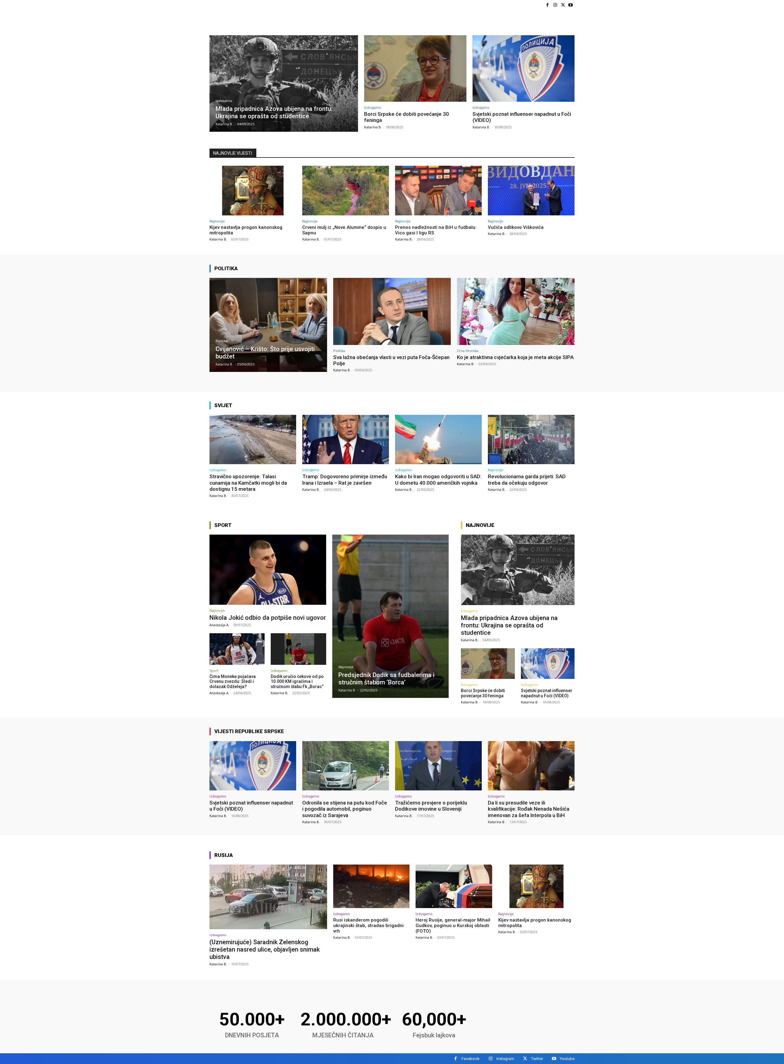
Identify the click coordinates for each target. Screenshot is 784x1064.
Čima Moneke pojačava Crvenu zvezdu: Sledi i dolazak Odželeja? (232, 681)
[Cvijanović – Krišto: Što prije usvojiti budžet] (268, 325)
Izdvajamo (224, 101)
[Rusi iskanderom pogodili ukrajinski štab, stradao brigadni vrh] (371, 886)
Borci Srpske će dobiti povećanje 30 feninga (483, 693)
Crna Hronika (467, 350)
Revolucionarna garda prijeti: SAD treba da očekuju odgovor (527, 479)
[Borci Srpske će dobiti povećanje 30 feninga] (415, 68)
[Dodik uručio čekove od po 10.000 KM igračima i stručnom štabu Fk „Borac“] (298, 649)
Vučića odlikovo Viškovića (516, 227)
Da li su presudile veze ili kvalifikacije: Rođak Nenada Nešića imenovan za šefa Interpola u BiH (528, 809)
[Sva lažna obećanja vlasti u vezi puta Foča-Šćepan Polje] (392, 311)
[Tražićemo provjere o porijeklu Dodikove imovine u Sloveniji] (438, 765)
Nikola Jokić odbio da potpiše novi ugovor (267, 617)
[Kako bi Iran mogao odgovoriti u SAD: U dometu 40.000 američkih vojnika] (438, 439)
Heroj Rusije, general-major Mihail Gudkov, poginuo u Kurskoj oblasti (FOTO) (453, 925)
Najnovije (217, 221)
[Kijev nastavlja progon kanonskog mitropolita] (252, 190)
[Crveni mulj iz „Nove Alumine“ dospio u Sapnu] (345, 190)
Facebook (471, 1058)
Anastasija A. (219, 625)
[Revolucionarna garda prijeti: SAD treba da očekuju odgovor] (531, 439)
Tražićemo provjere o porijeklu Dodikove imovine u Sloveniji (431, 806)
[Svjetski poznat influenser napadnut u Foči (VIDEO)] (524, 68)
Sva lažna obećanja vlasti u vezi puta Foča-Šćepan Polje (391, 360)
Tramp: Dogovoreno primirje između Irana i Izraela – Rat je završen (344, 479)
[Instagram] (555, 5)
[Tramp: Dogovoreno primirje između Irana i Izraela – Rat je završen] (345, 439)
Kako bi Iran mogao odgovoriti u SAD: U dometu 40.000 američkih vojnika (438, 479)
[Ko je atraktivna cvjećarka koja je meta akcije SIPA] (516, 311)
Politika (222, 341)
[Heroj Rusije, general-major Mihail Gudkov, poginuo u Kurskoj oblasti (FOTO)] (454, 886)
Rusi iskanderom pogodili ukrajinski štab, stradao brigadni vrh (368, 925)
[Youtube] (571, 5)
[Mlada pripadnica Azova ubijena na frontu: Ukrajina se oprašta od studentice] (283, 83)
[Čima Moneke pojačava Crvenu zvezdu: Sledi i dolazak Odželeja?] (237, 649)
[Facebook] (547, 5)
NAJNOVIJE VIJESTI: (233, 153)
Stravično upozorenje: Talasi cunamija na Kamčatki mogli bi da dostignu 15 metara (248, 482)
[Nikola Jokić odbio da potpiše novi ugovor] (267, 569)
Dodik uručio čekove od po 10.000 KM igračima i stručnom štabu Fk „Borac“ (297, 681)
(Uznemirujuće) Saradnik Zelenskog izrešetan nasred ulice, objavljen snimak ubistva (264, 949)
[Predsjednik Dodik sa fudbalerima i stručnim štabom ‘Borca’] (390, 616)
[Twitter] (563, 5)
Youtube (567, 1058)
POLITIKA (226, 268)
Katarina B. (373, 127)
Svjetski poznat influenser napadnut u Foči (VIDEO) (546, 693)
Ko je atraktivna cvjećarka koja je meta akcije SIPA (515, 357)
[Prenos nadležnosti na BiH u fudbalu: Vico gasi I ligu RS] (438, 190)
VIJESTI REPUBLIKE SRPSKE (249, 731)
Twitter (537, 1058)
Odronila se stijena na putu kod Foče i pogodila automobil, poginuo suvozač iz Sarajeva (344, 809)
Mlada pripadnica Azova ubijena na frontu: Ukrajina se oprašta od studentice (509, 625)
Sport (223, 525)
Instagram (505, 1058)
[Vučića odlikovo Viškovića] (531, 190)
